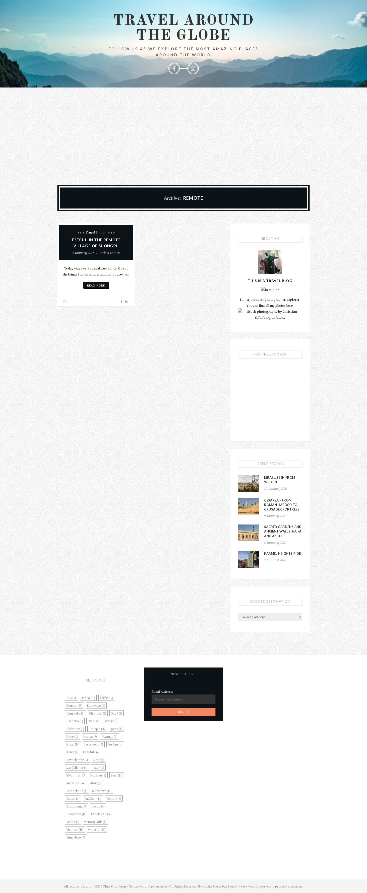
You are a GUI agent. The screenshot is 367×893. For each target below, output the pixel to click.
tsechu (98, 806)
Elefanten (75, 729)
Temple (113, 798)
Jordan (115, 744)
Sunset (73, 798)
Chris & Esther (109, 252)
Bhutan (74, 706)
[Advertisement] (183, 137)
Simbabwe (102, 791)
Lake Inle (91, 752)
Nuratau (98, 775)
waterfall (96, 830)
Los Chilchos (77, 768)
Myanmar (76, 775)
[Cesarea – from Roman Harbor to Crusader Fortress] (248, 506)
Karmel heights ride (282, 554)
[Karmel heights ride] (248, 559)
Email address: (162, 691)
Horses (90, 736)
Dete (93, 721)
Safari (95, 783)
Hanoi (72, 736)
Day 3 (116, 713)
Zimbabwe (76, 837)
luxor (98, 768)
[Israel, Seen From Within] (248, 483)
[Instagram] (193, 68)
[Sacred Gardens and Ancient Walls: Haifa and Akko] (248, 532)
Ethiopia (97, 729)
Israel (72, 744)
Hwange (110, 736)
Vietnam (74, 830)
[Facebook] (174, 68)
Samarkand (76, 791)
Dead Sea (74, 721)
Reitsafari (75, 783)
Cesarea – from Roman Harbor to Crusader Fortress (282, 504)
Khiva (72, 752)
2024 (71, 698)
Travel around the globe (183, 28)
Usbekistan (76, 814)
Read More (96, 285)
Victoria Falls (95, 822)
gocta (116, 729)
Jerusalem (93, 744)
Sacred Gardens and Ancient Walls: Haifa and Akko (283, 531)
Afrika (106, 698)
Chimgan (97, 713)
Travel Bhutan (96, 232)
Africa (88, 698)
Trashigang (76, 806)
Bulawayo (96, 706)
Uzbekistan (101, 814)
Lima (98, 760)
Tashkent (93, 798)
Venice (72, 822)
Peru (116, 775)
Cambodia (75, 713)
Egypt (109, 721)
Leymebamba (77, 760)
